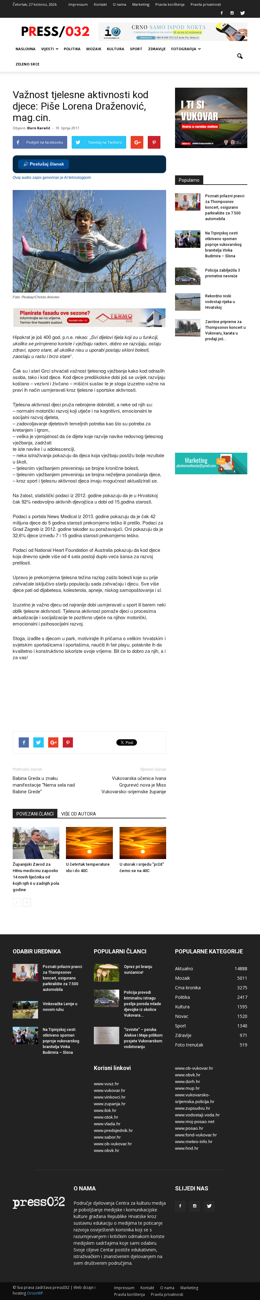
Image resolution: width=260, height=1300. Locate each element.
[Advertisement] (128, 704)
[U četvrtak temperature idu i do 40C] (89, 843)
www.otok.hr (106, 1117)
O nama (119, 4)
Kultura (115, 48)
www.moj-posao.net (194, 1121)
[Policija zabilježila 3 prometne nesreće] (187, 276)
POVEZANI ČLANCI (35, 813)
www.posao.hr (189, 1128)
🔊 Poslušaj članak (43, 164)
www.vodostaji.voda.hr (197, 1114)
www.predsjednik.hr (113, 1130)
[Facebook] (221, 13)
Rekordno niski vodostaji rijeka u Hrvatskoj (220, 302)
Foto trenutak (189, 1045)
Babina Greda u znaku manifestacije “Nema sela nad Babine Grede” (44, 785)
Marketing (140, 4)
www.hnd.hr (186, 1148)
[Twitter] (242, 13)
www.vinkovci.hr (110, 1097)
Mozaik (93, 48)
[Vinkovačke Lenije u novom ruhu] (25, 1010)
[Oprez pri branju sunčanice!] (106, 973)
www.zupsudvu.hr (192, 1108)
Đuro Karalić (38, 127)
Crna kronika (188, 988)
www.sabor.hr (107, 1137)
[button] (239, 56)
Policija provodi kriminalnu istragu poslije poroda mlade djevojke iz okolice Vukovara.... (142, 1004)
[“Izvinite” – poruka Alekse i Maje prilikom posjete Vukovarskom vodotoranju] (106, 1035)
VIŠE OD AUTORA (78, 813)
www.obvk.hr (106, 1150)
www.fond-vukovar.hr (196, 1134)
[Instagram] (232, 13)
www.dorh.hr (187, 1081)
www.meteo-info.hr (193, 1141)
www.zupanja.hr (110, 1103)
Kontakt (100, 4)
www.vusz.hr (106, 1083)
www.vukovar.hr (109, 1090)
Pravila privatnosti (206, 4)
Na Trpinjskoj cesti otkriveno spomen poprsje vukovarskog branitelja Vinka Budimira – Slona (223, 244)
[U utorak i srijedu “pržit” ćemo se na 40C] (143, 843)
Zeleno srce (27, 64)
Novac (181, 1016)
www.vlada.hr (107, 1123)
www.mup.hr (187, 1088)
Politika (72, 48)
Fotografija (183, 48)
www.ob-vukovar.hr (113, 1143)
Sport (136, 48)
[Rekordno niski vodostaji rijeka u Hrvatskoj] (187, 302)
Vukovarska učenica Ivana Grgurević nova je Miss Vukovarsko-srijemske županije (133, 785)
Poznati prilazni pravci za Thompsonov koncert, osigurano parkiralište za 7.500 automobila (224, 207)
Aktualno (184, 968)
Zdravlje (157, 48)
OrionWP (35, 1293)
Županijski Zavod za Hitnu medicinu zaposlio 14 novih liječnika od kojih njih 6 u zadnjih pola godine (36, 877)
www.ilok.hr (105, 1110)
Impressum (78, 4)
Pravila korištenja (170, 4)
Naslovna (26, 48)
